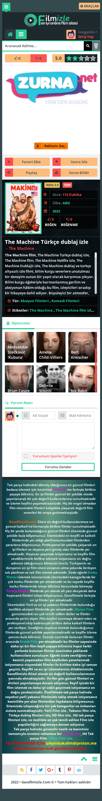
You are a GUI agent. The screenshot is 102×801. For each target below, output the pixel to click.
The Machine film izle (74, 310)
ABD (66, 203)
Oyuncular (20, 323)
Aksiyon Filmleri (34, 300)
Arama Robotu (96, 46)
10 (94, 58)
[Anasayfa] (10, 34)
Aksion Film (84, 609)
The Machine (41, 310)
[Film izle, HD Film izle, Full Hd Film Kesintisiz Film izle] (51, 20)
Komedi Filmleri (65, 300)
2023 (56, 211)
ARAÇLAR (91, 6)
